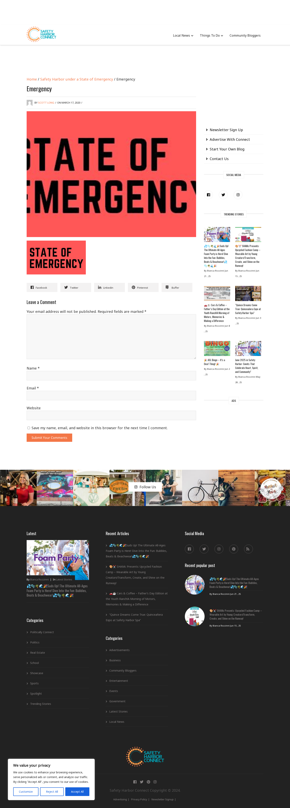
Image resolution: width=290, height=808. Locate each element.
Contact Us (219, 158)
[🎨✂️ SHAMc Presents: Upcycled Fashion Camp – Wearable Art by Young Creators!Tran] (248, 235)
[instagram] (238, 194)
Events (113, 691)
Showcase (36, 673)
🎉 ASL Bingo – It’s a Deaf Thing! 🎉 (214, 362)
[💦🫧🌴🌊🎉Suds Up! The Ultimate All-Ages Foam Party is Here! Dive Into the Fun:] (217, 235)
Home (32, 79)
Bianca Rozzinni (39, 579)
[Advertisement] (145, 12)
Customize (26, 791)
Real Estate (37, 652)
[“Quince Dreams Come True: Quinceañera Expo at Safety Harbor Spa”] (248, 294)
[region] (51, 779)
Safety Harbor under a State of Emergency (76, 79)
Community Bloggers (245, 35)
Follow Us (147, 487)
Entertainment (118, 681)
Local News (181, 35)
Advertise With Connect (230, 139)
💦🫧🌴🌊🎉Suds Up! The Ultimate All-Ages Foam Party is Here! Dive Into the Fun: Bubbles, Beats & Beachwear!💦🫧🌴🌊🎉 (216, 256)
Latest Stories (64, 579)
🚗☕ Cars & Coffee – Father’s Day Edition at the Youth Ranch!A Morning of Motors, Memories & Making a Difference (217, 313)
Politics (34, 642)
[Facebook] (208, 194)
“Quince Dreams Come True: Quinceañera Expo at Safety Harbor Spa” (248, 309)
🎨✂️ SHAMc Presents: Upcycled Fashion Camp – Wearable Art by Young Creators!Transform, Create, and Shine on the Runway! (247, 256)
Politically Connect (42, 632)
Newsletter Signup (163, 799)
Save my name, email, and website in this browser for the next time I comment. (100, 427)
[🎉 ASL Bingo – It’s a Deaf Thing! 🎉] (217, 349)
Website (34, 408)
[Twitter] (223, 194)
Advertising (120, 799)
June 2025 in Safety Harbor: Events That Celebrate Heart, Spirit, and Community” (246, 366)
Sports (34, 683)
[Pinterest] (233, 549)
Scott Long (46, 102)
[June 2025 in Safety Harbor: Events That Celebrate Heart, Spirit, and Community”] (248, 349)
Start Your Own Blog (227, 149)
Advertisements (119, 650)
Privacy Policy (139, 799)
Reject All (52, 791)
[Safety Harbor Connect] (145, 751)
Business (115, 660)
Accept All (77, 791)
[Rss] (248, 549)
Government (117, 701)
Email (33, 388)
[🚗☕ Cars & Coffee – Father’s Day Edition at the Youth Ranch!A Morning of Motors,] (217, 294)
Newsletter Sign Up (226, 129)
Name (33, 368)
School (34, 663)
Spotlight (36, 693)
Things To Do (210, 35)
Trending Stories (40, 704)
